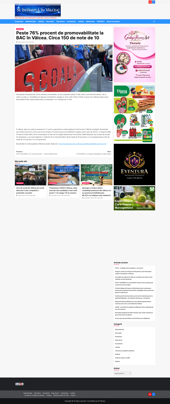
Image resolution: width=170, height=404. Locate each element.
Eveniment (19, 21)
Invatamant (71, 21)
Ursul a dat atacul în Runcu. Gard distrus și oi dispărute (132, 318)
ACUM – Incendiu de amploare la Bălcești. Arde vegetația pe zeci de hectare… (134, 308)
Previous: (36, 153)
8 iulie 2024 (31, 42)
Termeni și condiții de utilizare (124, 351)
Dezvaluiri (50, 21)
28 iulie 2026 (66, 195)
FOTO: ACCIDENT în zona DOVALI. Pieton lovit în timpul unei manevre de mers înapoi (134, 284)
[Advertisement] (63, 115)
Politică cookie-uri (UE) (122, 358)
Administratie (30, 21)
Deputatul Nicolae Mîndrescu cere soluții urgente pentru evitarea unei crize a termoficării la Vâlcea (133, 302)
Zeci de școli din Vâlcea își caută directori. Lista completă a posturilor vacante (30, 190)
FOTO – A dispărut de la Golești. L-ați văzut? (129, 268)
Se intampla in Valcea (56, 195)
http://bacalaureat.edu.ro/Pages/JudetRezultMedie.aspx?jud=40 (82, 144)
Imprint (117, 361)
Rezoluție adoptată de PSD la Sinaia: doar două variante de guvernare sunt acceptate (134, 314)
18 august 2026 (31, 195)
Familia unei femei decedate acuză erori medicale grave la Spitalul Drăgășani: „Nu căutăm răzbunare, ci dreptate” (134, 297)
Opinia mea (90, 21)
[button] (154, 21)
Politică (41, 21)
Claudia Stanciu (22, 42)
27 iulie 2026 (99, 198)
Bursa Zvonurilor (113, 21)
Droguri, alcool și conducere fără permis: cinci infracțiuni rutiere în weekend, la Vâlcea (133, 272)
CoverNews (91, 401)
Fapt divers (60, 21)
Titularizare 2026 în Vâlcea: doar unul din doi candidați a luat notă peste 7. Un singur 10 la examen (63, 190)
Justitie (81, 21)
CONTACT (101, 21)
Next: (94, 153)
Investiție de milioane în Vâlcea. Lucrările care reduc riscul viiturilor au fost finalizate (133, 278)
